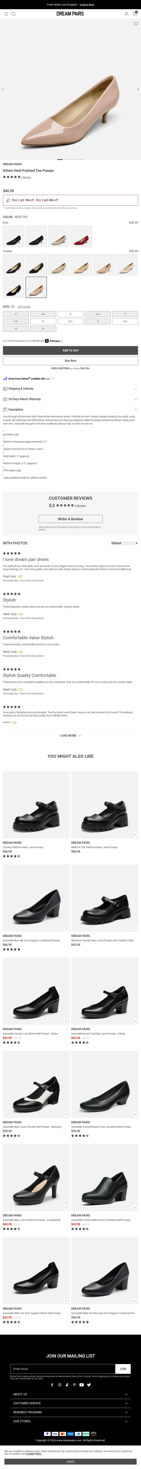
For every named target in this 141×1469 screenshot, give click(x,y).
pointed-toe (107, 420)
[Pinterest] (74, 1385)
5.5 (43, 314)
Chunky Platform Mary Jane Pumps (23, 847)
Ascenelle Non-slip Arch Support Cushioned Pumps (31, 940)
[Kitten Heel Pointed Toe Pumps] (13, 236)
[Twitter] (89, 1385)
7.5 (16, 321)
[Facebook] (52, 1385)
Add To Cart (70, 350)
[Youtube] (81, 1385)
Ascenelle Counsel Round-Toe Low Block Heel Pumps (101, 1126)
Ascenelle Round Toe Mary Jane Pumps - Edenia (98, 1033)
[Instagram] (59, 1385)
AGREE (70, 1461)
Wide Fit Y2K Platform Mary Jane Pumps (94, 847)
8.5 (70, 321)
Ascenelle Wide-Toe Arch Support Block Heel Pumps (32, 1313)
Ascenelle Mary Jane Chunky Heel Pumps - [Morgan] (32, 1126)
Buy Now (70, 360)
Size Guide (23, 306)
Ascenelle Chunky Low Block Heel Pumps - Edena (30, 1033)
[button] (6, 14)
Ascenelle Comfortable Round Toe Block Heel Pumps (100, 1219)
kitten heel (50, 416)
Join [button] (123, 1369)
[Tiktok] (67, 1385)
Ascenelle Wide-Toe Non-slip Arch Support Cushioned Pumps (105, 1313)
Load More (68, 735)
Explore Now (87, 4)
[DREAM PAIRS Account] (126, 14)
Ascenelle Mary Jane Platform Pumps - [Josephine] (31, 1219)
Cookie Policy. (34, 1453)
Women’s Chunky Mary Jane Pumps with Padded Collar (102, 940)
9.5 (125, 321)
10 (15, 328)
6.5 (98, 314)
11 (43, 328)
